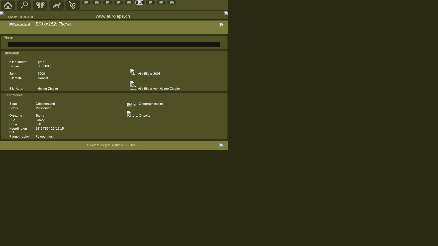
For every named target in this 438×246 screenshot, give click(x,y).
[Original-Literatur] (161, 3)
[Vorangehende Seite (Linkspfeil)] (2, 13)
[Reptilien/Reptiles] (72, 8)
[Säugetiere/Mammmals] (56, 8)
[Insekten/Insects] (108, 3)
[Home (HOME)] (8, 8)
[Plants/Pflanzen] (118, 3)
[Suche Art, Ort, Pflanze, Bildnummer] (24, 8)
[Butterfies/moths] (40, 8)
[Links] (150, 3)
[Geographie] (129, 3)
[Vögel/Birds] (97, 3)
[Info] (172, 3)
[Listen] (140, 3)
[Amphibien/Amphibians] (86, 3)
